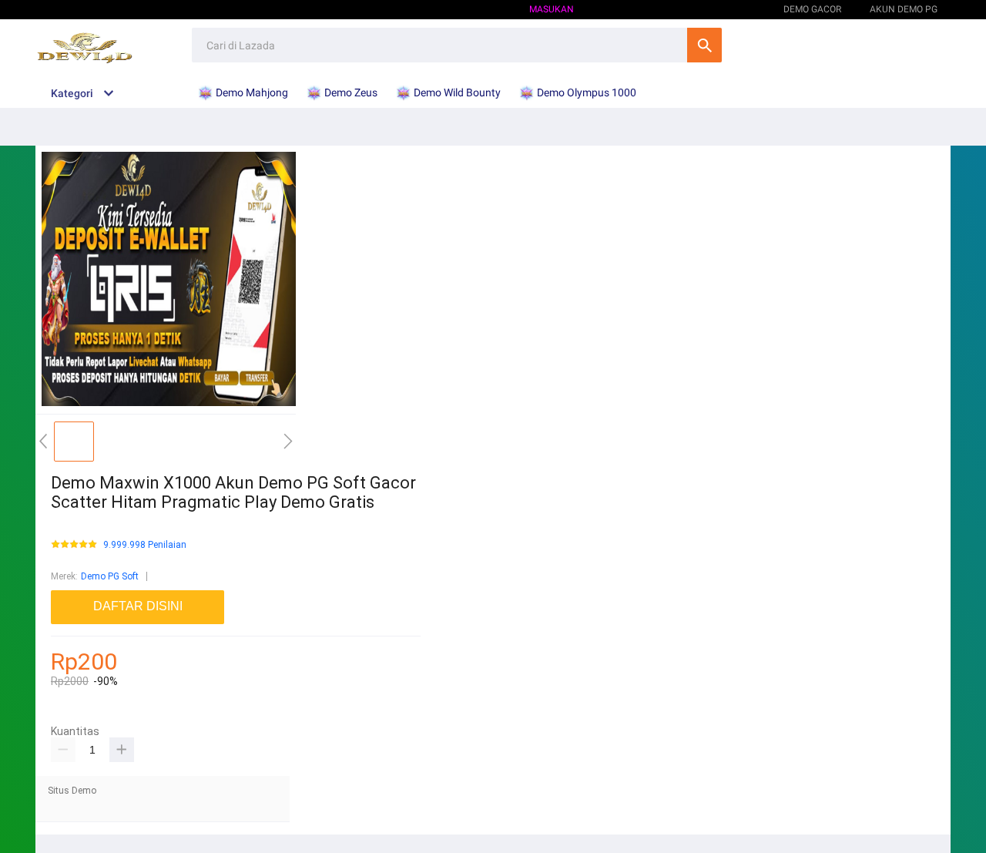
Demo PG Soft (110, 576)
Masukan (551, 9)
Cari (704, 45)
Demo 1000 (730, 9)
